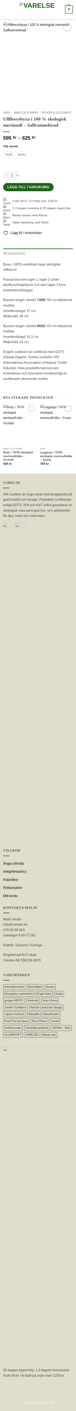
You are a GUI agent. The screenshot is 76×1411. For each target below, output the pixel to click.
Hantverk (33, 1000)
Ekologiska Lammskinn (18, 993)
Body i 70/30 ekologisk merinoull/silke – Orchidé (18, 456)
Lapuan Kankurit (14, 1014)
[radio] (8, 154)
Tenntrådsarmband (37, 1027)
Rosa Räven (39, 1021)
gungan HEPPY (14, 1000)
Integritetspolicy (15, 871)
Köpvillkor (10, 879)
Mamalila (33, 1014)
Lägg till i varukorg (28, 187)
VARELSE (31, 1034)
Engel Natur (44, 993)
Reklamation (12, 887)
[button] (6, 9)
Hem (6, 112)
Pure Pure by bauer (16, 1021)
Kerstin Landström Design (46, 1007)
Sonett (55, 1021)
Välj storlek (10, 146)
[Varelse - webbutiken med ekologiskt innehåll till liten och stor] (37, 9)
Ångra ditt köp (13, 863)
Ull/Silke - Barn (61, 1027)
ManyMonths (51, 1014)
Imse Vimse (50, 1000)
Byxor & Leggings (56, 112)
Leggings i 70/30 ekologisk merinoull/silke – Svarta (56, 456)
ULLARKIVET (12, 1034)
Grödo (59, 993)
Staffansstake (13, 1027)
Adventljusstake (14, 986)
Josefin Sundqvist (15, 1007)
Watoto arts (49, 1034)
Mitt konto (10, 896)
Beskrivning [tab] (14, 253)
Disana (50, 986)
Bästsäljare (35, 986)
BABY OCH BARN (26, 112)
